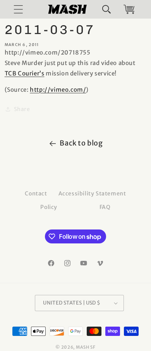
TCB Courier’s (25, 73)
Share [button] (22, 109)
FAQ (105, 207)
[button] (106, 9)
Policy (48, 207)
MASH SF (86, 347)
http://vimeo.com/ (58, 89)
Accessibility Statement (92, 193)
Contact (36, 193)
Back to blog (81, 143)
